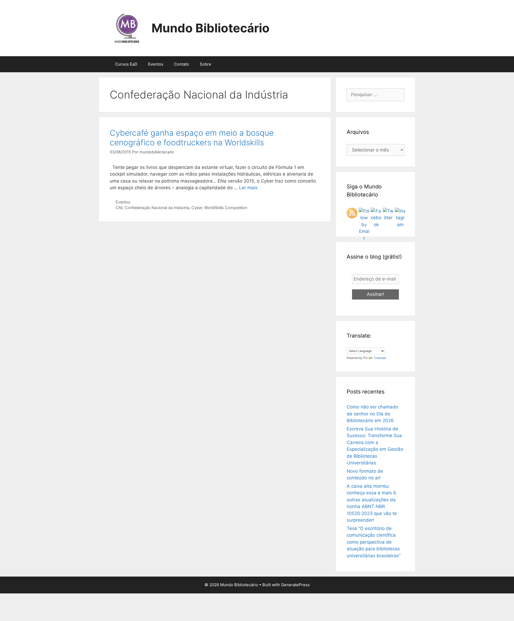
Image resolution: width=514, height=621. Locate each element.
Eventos (155, 64)
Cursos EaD (126, 64)
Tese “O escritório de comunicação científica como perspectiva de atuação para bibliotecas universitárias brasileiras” (373, 542)
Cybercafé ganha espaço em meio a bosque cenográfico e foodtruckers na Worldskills (192, 137)
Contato (181, 64)
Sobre (205, 64)
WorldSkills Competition (225, 207)
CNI (119, 207)
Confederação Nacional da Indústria (157, 207)
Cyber (196, 207)
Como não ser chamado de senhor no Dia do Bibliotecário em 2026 (372, 413)
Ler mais (248, 187)
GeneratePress (295, 584)
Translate (380, 357)
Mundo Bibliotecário (211, 28)
